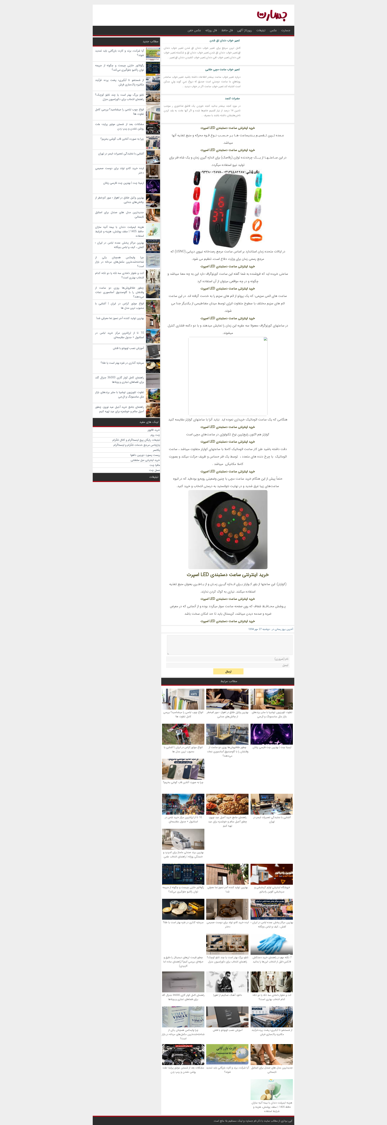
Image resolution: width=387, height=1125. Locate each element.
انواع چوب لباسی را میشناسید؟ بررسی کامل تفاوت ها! (183, 714)
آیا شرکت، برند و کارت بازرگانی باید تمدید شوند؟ (227, 1070)
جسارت (285, 30)
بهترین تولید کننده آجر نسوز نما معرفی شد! (227, 889)
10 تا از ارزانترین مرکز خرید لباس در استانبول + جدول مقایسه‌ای (183, 819)
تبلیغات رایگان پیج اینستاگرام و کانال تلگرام (136, 440)
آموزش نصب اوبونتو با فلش (227, 1030)
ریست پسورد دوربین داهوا (145, 455)
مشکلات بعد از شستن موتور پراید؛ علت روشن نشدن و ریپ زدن (183, 1070)
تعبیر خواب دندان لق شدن (225, 40)
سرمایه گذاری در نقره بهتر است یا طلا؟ (183, 922)
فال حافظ (227, 30)
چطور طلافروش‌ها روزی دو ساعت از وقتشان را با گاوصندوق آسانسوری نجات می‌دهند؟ (227, 751)
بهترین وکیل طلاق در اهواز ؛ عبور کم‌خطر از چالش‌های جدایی (227, 714)
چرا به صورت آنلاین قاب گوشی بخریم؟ (183, 782)
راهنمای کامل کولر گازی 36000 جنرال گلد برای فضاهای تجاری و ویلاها (183, 997)
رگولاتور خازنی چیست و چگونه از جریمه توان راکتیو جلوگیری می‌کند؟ (183, 889)
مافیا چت (155, 465)
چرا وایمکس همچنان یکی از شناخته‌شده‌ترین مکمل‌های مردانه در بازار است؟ (183, 1034)
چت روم (155, 435)
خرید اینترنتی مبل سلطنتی (145, 460)
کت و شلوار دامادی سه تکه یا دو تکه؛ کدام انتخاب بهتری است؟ (272, 997)
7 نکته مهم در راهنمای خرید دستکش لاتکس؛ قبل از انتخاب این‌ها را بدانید (272, 959)
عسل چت (154, 470)
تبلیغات (260, 30)
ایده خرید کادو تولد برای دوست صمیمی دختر (228, 924)
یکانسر (156, 450)
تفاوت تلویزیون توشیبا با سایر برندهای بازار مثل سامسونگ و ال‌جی (272, 714)
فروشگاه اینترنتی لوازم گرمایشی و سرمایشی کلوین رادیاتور (272, 889)
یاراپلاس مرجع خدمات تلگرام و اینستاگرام (136, 445)
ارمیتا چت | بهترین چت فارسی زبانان (272, 747)
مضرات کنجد (232, 98)
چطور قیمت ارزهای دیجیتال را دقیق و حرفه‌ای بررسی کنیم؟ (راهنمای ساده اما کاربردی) (183, 961)
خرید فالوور (154, 430)
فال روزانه (211, 30)
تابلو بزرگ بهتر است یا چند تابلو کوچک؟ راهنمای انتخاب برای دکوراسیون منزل (227, 959)
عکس (273, 30)
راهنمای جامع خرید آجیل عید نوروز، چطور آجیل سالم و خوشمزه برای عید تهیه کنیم (227, 821)
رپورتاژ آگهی (244, 30)
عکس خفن (194, 30)
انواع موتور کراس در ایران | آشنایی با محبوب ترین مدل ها (183, 749)
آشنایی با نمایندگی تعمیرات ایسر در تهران (272, 819)
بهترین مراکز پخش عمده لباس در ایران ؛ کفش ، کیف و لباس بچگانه (272, 924)
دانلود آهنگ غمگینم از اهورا (227, 995)
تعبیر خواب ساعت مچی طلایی (222, 69)
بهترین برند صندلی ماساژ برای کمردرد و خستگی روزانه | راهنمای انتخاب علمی (183, 854)
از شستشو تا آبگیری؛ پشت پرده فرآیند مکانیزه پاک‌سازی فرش (272, 1032)
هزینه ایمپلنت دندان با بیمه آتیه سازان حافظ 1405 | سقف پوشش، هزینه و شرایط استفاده (272, 1107)
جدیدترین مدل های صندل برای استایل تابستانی (272, 1070)
